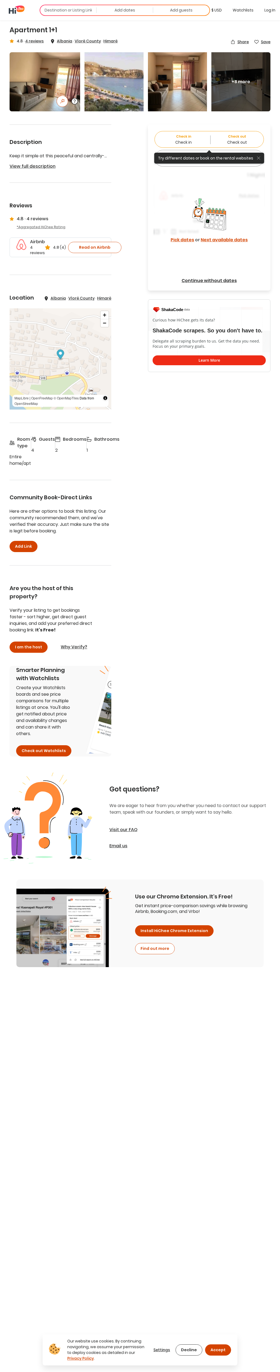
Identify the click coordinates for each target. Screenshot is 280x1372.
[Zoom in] (105, 315)
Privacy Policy (80, 1358)
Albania (64, 41)
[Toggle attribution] (105, 398)
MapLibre (21, 398)
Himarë (110, 41)
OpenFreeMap (42, 398)
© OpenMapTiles (66, 398)
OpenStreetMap (26, 403)
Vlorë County (88, 41)
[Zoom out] (105, 323)
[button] (216, 10)
